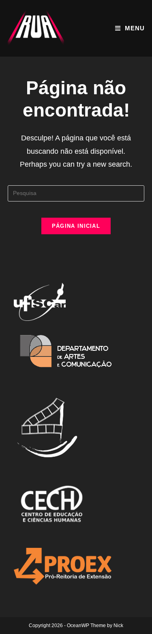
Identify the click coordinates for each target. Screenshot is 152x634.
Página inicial (76, 226)
